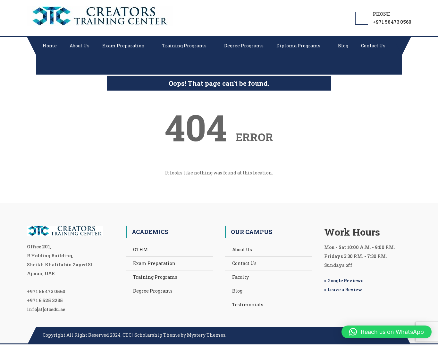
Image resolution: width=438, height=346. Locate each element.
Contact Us (373, 46)
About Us (79, 46)
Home (50, 46)
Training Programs (184, 46)
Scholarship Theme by (115, 335)
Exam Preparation (123, 46)
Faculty (240, 277)
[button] (386, 332)
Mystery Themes (206, 335)
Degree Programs (244, 46)
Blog (343, 46)
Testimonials (247, 305)
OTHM (140, 249)
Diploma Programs (298, 46)
